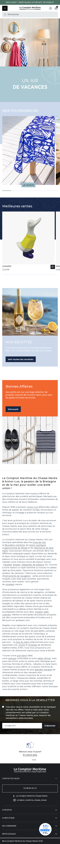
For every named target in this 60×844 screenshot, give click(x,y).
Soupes (39, 612)
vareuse (12, 658)
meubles (7, 565)
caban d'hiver (44, 658)
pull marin (22, 655)
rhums (21, 645)
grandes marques (43, 669)
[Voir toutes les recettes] (30, 312)
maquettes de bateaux (32, 565)
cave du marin (22, 642)
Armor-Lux (32, 507)
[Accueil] (30, 8)
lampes (16, 565)
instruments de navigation (17, 576)
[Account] (50, 8)
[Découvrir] (30, 440)
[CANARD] (28, 241)
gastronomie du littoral (15, 548)
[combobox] (30, 14)
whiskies (32, 645)
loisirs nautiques (37, 545)
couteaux (10, 584)
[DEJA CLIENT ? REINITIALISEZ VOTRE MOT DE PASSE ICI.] (30, 2)
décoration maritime (14, 545)
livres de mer (39, 542)
